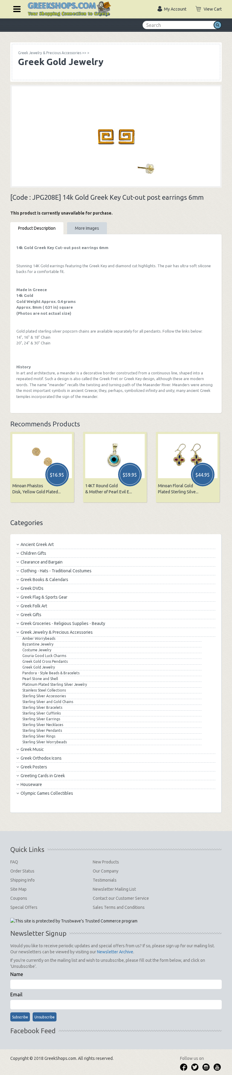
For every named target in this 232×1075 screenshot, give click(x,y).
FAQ (14, 862)
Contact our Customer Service (121, 898)
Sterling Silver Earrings (41, 719)
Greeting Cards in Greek (43, 775)
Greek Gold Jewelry (38, 667)
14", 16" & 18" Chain (33, 337)
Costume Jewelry (36, 650)
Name (16, 974)
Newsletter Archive (115, 951)
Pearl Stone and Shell (40, 679)
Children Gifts (33, 553)
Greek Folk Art (34, 605)
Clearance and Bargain (42, 562)
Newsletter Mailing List (114, 889)
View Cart (213, 9)
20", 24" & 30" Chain (33, 343)
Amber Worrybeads (38, 638)
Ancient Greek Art (37, 544)
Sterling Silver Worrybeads (44, 742)
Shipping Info (22, 880)
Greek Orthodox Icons (41, 758)
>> (52, 53)
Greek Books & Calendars (44, 579)
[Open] (14, 8)
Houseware (31, 784)
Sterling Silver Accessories (44, 696)
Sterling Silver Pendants (42, 730)
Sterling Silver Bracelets (42, 707)
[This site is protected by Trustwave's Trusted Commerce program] (73, 921)
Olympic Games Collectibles (47, 793)
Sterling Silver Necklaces (42, 725)
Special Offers (23, 907)
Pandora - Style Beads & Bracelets (50, 673)
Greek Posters (34, 766)
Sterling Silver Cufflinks (41, 713)
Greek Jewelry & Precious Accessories (57, 632)
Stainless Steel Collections (44, 690)
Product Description (37, 228)
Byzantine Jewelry (37, 644)
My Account (175, 9)
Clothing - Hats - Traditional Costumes (56, 570)
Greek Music (32, 749)
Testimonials (105, 880)
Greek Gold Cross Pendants (45, 661)
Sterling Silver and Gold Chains (47, 702)
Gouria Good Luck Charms (44, 656)
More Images (87, 228)
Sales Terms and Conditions (119, 907)
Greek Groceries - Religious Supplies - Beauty (63, 623)
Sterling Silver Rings (38, 736)
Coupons (18, 898)
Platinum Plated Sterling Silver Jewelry (54, 684)
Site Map (18, 889)
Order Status (22, 871)
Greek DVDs (32, 588)
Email (16, 994)
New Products (106, 862)
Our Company (105, 871)
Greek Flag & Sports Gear (44, 597)
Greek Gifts (31, 614)
